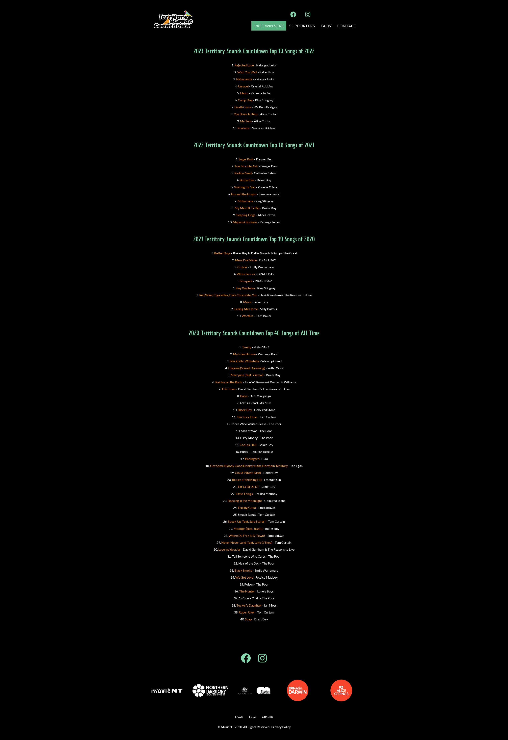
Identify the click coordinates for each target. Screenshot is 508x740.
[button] (293, 14)
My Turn (246, 121)
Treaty (246, 347)
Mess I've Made (246, 260)
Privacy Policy (281, 727)
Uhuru (244, 93)
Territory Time (247, 417)
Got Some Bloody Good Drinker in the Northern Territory (249, 466)
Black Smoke (243, 570)
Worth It (247, 316)
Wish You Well (247, 72)
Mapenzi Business (245, 222)
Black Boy (245, 410)
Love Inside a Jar (229, 549)
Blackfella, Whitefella (244, 361)
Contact (346, 25)
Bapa (243, 396)
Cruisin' (242, 267)
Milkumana (245, 201)
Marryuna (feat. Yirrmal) (247, 375)
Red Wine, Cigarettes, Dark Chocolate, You (228, 295)
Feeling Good (247, 507)
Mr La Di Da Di (248, 486)
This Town (228, 389)
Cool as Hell (248, 445)
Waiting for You (245, 187)
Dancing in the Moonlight (245, 500)
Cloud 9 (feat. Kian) (248, 472)
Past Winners (269, 25)
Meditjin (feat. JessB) (248, 528)
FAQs (326, 25)
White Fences (246, 274)
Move (247, 302)
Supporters (302, 25)
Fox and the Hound (243, 194)
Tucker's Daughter (249, 605)
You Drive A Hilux (246, 114)
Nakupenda (244, 79)
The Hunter (247, 591)
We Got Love (244, 577)
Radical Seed (243, 173)
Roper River (247, 612)
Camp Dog (245, 100)
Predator (244, 128)
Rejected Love (244, 65)
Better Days (222, 253)
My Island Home (244, 354)
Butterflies (247, 180)
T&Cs (252, 716)
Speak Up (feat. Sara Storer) (247, 521)
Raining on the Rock (228, 382)
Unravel (243, 86)
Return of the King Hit (247, 479)
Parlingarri (252, 459)
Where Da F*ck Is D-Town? (247, 535)
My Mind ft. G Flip (247, 208)
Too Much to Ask (246, 166)
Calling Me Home (246, 309)
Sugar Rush (246, 159)
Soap (248, 619)
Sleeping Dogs (245, 215)
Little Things (244, 494)
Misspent (246, 281)
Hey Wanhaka (245, 288)
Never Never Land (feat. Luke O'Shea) (246, 542)
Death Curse (242, 107)
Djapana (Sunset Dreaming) (246, 368)
